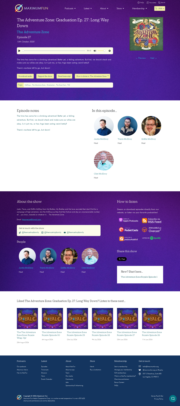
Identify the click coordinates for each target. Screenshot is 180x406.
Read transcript (64, 76)
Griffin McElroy (148, 139)
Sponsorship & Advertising (74, 385)
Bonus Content (119, 382)
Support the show (45, 76)
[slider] (53, 50)
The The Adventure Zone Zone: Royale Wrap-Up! (26, 335)
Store (119, 8)
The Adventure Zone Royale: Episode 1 (139, 277)
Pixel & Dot (159, 396)
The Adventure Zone (33, 32)
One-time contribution (121, 379)
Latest (86, 8)
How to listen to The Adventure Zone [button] (91, 76)
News (43, 376)
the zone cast (61, 85)
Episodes (44, 366)
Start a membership (120, 366)
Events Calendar (46, 379)
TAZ (68, 85)
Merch (92, 366)
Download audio (25, 76)
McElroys (28, 85)
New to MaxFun (22, 373)
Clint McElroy (100, 174)
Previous (141, 58)
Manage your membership (123, 370)
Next (153, 58)
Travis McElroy (125, 139)
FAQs (116, 385)
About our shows (22, 370)
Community (69, 379)
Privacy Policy (158, 399)
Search (162, 2)
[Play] (19, 51)
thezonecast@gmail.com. (31, 219)
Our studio (69, 376)
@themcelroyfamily (30, 232)
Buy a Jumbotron (95, 370)
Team (67, 373)
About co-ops (70, 370)
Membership (138, 8)
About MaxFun (70, 366)
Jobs (67, 382)
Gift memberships (120, 373)
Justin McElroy (101, 139)
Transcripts (44, 370)
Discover (44, 373)
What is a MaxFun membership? (125, 376)
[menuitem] (70, 8)
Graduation (51, 85)
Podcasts (69, 8)
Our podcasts (21, 366)
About (103, 8)
